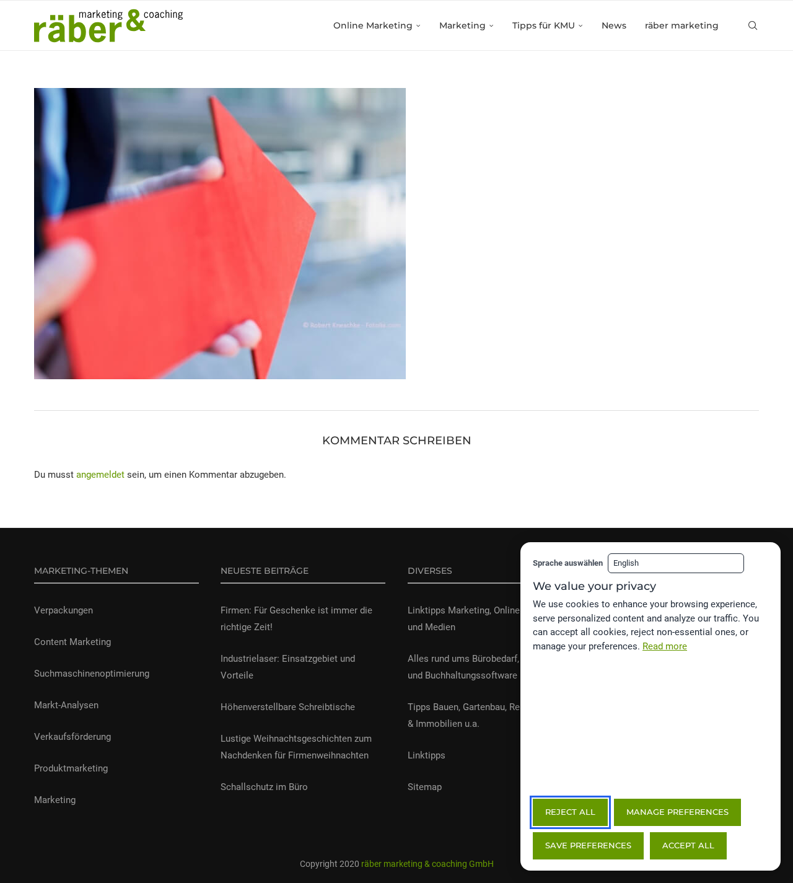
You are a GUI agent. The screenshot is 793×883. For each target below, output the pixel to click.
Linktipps (426, 755)
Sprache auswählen (568, 563)
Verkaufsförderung (72, 736)
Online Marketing (373, 25)
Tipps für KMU (543, 25)
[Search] (753, 25)
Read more (664, 646)
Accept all (688, 845)
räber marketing (682, 25)
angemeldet (100, 474)
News (614, 25)
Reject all (570, 812)
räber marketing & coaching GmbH (426, 864)
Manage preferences (677, 812)
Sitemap (425, 787)
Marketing (462, 25)
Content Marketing (72, 642)
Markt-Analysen (66, 705)
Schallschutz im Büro (264, 787)
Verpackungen (63, 610)
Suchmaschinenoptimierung (91, 673)
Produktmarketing (71, 768)
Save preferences (588, 845)
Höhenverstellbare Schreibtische (288, 707)
